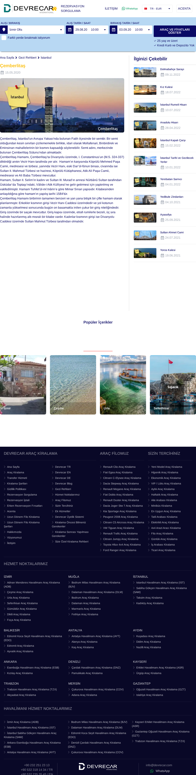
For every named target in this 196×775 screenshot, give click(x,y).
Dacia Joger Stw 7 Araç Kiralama (123, 505)
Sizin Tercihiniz (64, 505)
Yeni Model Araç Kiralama (166, 466)
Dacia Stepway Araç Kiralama (121, 483)
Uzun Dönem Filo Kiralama (23, 516)
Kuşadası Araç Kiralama (150, 636)
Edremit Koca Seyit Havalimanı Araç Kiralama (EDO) (33, 638)
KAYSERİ (139, 661)
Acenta (11, 511)
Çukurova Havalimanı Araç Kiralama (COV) (98, 689)
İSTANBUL (140, 576)
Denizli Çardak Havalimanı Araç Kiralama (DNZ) (94, 744)
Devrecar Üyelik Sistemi (69, 516)
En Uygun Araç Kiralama (166, 511)
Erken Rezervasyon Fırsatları (24, 505)
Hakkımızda (14, 531)
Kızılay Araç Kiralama (20, 673)
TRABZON (11, 683)
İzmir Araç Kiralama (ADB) (23, 721)
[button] (5, 385)
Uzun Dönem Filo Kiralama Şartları (22, 524)
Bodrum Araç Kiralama (85, 597)
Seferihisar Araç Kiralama (22, 603)
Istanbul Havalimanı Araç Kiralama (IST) (160, 582)
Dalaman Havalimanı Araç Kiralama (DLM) (97, 592)
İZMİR (8, 576)
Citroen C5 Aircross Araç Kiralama (123, 522)
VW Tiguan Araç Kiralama (118, 527)
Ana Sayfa (7, 57)
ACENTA (184, 8)
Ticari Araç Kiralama (163, 550)
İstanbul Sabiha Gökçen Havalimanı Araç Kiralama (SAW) (30, 735)
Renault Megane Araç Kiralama (122, 489)
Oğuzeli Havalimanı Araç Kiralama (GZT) (161, 689)
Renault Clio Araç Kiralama (119, 466)
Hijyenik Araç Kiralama (164, 472)
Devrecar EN (63, 472)
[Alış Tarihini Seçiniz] (70, 29)
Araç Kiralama (15, 472)
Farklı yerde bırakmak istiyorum (29, 37)
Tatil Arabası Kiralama (164, 516)
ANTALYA (75, 630)
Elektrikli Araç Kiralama (165, 522)
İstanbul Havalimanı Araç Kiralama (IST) (31, 727)
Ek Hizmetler (62, 511)
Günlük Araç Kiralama (164, 539)
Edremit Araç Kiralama (20, 645)
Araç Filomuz (63, 500)
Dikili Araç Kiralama (18, 614)
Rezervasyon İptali (18, 500)
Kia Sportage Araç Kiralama (119, 511)
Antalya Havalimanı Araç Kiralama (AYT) (96, 636)
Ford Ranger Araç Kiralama (119, 550)
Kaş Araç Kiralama (83, 647)
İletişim (11, 543)
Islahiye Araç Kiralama (149, 694)
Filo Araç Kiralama (162, 533)
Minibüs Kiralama (161, 505)
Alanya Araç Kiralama (84, 641)
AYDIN (137, 630)
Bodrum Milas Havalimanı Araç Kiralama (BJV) (94, 584)
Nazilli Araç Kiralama (148, 647)
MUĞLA (73, 576)
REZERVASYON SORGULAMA (72, 8)
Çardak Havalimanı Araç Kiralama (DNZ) (96, 667)
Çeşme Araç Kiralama (20, 592)
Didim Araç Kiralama (148, 641)
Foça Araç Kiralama (19, 619)
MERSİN (74, 683)
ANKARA (10, 661)
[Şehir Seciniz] (4, 29)
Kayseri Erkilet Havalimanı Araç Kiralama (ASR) (158, 723)
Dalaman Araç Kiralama (86, 603)
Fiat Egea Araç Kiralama (117, 472)
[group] (23, 385)
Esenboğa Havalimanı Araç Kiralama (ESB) (33, 667)
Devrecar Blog (63, 483)
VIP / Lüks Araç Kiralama (166, 483)
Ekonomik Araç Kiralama (166, 477)
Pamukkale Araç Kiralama (87, 673)
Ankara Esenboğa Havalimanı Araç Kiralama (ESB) (32, 744)
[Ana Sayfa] (54, 8)
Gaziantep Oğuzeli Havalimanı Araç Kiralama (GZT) (160, 733)
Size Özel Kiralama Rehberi (71, 541)
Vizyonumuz (14, 537)
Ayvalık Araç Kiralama (20, 651)
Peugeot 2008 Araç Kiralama (120, 516)
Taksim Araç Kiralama (149, 597)
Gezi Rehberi (28, 57)
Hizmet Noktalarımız (67, 494)
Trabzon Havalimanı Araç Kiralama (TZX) (32, 689)
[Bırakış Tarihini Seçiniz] (113, 29)
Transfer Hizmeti (17, 477)
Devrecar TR (63, 466)
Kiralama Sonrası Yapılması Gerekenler (70, 533)
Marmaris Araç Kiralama (86, 608)
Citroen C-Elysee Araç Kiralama (122, 477)
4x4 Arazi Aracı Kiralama (166, 527)
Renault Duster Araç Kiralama (121, 500)
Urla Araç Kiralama (18, 597)
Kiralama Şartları (17, 483)
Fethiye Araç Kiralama (85, 614)
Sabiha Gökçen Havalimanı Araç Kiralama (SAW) (160, 590)
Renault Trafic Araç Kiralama (120, 533)
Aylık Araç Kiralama (163, 489)
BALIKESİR (12, 630)
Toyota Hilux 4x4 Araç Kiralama (122, 544)
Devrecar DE (63, 477)
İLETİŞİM (111, 8)
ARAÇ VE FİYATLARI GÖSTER (175, 31)
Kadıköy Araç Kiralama (150, 603)
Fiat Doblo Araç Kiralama (118, 494)
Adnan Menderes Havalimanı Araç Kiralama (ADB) (32, 584)
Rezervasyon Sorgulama (22, 494)
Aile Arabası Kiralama (164, 500)
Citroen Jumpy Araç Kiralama (120, 539)
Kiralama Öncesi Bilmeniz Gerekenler (69, 524)
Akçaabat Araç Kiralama (21, 694)
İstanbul (46, 57)
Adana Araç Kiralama (84, 694)
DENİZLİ (74, 661)
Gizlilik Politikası (16, 489)
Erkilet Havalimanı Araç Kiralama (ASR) (160, 667)
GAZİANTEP (142, 683)
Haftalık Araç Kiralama (164, 494)
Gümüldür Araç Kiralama (22, 608)
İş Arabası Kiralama (163, 544)
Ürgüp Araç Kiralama (148, 673)
